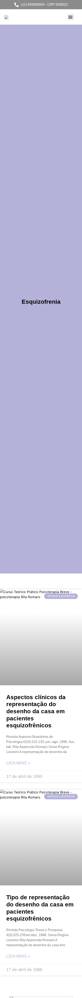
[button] (70, 16)
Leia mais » (18, 763)
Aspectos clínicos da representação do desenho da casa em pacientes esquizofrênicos (36, 711)
